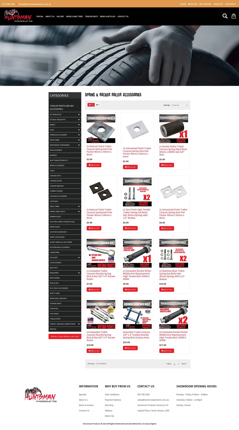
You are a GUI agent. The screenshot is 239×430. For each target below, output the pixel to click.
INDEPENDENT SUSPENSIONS (59, 145)
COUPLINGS (54, 201)
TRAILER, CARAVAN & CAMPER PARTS (62, 324)
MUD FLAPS (54, 268)
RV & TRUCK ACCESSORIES (59, 288)
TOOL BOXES (54, 314)
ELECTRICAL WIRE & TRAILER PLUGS (62, 222)
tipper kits (54, 309)
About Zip (109, 415)
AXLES (52, 130)
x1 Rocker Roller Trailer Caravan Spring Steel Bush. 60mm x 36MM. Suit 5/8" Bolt (173, 150)
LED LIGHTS (54, 257)
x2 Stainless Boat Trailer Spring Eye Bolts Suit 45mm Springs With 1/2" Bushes (172, 275)
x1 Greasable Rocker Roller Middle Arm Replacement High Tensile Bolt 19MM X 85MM (137, 275)
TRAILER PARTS (55, 319)
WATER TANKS (54, 140)
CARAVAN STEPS (55, 176)
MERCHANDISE (55, 278)
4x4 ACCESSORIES (56, 150)
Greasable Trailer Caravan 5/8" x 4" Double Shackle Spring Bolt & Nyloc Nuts (136, 334)
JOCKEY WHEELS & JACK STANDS (61, 242)
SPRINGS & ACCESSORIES (58, 135)
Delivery (108, 410)
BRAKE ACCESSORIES (57, 165)
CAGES (52, 171)
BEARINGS (53, 155)
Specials (82, 394)
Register (192, 4)
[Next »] (184, 364)
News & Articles (86, 405)
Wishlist (219, 4)
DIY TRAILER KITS (55, 114)
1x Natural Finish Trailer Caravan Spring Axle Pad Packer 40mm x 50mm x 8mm (99, 150)
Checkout (230, 4)
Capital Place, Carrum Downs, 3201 (153, 410)
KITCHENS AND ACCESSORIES (60, 247)
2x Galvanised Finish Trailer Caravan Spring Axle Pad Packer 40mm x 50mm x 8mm (173, 213)
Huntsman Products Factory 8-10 (152, 405)
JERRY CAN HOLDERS (57, 237)
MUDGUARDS (54, 273)
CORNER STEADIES (56, 191)
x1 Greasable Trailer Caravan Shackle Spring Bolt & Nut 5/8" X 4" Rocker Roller (101, 275)
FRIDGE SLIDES (55, 227)
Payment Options (113, 399)
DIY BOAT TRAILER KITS (57, 120)
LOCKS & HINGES (55, 263)
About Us (83, 399)
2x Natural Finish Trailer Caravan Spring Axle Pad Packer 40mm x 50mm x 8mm (99, 213)
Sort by (167, 105)
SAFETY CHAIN (55, 293)
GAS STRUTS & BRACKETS (58, 232)
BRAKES (52, 125)
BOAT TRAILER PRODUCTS (59, 160)
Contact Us (84, 410)
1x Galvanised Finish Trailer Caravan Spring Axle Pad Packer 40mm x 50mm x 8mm (137, 152)
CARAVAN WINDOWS (56, 186)
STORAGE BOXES (55, 303)
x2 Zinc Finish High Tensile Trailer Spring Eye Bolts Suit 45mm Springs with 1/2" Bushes (136, 213)
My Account (205, 4)
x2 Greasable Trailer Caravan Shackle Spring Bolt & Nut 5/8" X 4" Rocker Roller (101, 336)
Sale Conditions (112, 394)
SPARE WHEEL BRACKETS (58, 298)
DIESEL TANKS (54, 206)
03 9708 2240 (8, 4)
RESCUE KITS (54, 283)
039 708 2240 (143, 394)
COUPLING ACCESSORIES (58, 196)
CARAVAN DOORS (56, 181)
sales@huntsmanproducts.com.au (34, 4)
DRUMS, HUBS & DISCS (57, 211)
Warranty (109, 405)
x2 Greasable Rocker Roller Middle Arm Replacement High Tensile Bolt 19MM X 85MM (173, 336)
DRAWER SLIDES (55, 217)
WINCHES (53, 329)
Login (183, 4)
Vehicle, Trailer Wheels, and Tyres (65, 336)
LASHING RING (54, 252)
